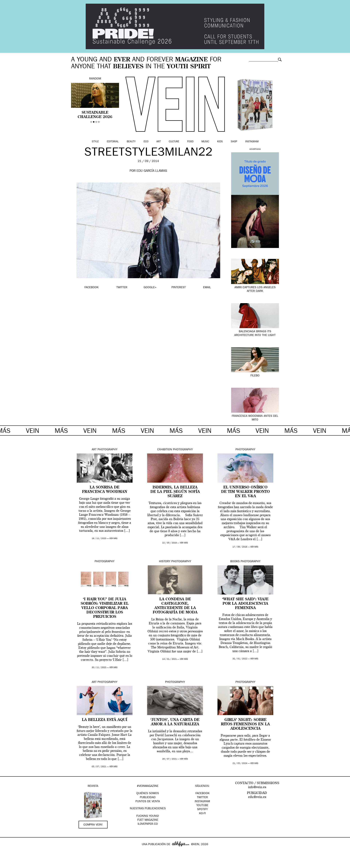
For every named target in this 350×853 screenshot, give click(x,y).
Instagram (251, 141)
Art (158, 141)
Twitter (202, 797)
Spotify (202, 809)
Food (190, 141)
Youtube (202, 805)
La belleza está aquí (104, 720)
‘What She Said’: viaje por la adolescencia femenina (245, 604)
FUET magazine (147, 820)
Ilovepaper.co (148, 824)
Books (235, 561)
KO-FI (202, 813)
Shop (234, 141)
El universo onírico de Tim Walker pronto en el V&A (245, 492)
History (164, 561)
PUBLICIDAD (147, 797)
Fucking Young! (147, 816)
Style (95, 141)
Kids (220, 141)
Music (205, 141)
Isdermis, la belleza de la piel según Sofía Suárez (175, 492)
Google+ (6, 850)
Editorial (113, 141)
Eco (146, 141)
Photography (107, 449)
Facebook (202, 793)
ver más (113, 539)
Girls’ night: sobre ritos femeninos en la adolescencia (245, 724)
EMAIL (207, 287)
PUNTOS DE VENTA (147, 801)
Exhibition (164, 449)
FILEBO (255, 375)
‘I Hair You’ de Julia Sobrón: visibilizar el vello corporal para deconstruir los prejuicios (105, 608)
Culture (174, 141)
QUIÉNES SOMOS (147, 793)
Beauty (131, 141)
